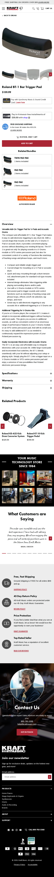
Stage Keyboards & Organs (13, 796)
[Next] (50, 426)
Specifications (10, 373)
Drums (4, 802)
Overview (7, 224)
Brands (5, 808)
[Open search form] (33, 8)
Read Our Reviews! (21, 651)
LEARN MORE (43, 2)
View (19, 426)
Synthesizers (7, 799)
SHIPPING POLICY (20, 589)
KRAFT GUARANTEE (21, 631)
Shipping (7, 388)
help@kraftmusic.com (27, 724)
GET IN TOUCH (27, 732)
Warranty (7, 380)
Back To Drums (10, 15)
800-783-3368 (27, 721)
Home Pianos (7, 793)
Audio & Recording (9, 805)
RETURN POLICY (19, 609)
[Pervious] (3, 426)
